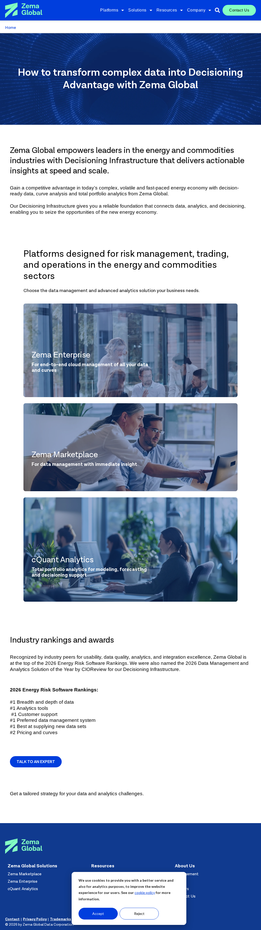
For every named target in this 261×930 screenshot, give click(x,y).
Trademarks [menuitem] (60, 919)
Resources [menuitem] (166, 10)
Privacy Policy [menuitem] (35, 919)
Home (10, 27)
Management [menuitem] (187, 874)
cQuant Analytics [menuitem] (23, 889)
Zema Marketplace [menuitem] (25, 874)
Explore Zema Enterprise (77, 381)
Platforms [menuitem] (109, 10)
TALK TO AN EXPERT (36, 761)
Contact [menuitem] (12, 919)
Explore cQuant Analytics (79, 586)
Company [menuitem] (196, 10)
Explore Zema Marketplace (80, 475)
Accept (98, 913)
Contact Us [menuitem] (239, 10)
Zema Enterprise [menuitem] (22, 881)
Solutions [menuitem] (137, 10)
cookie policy (145, 892)
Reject (139, 913)
